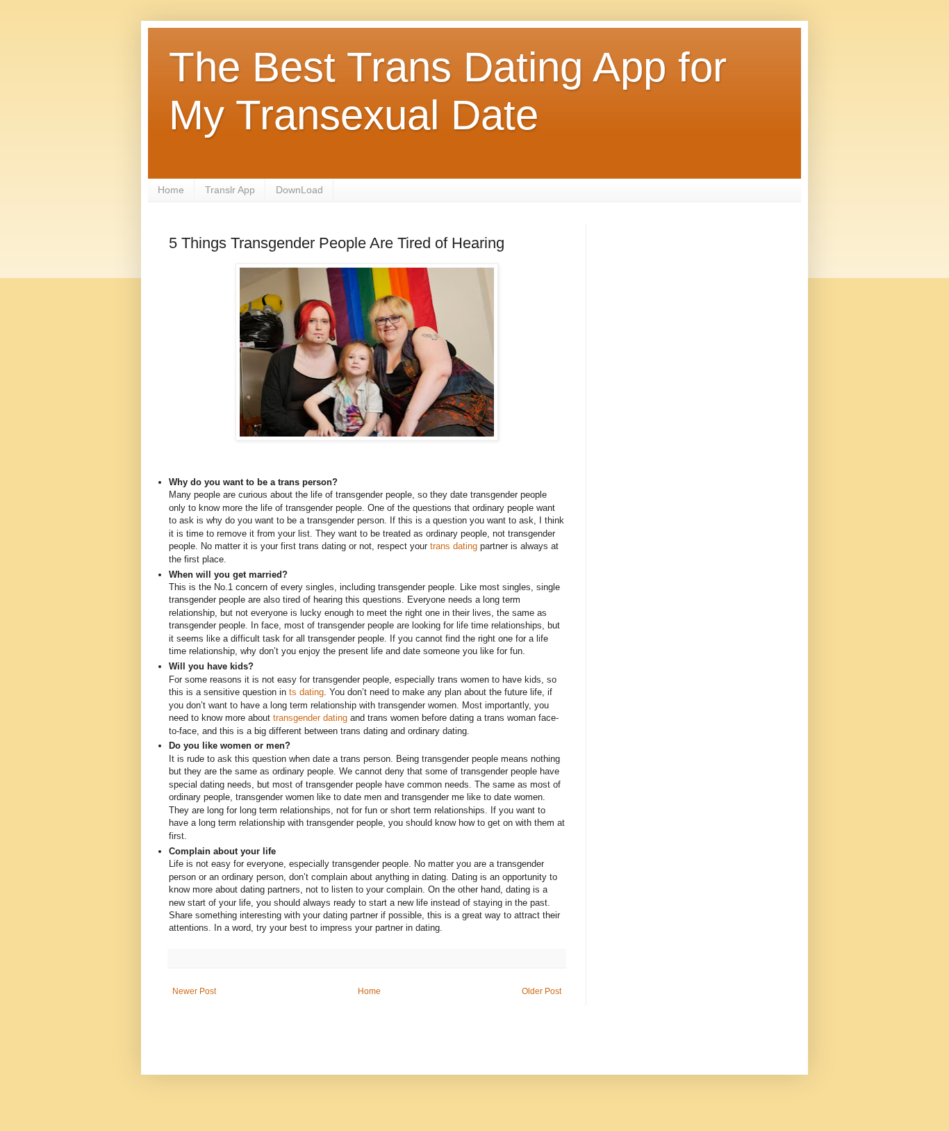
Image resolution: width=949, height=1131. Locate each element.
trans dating (453, 546)
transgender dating (310, 718)
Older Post (541, 991)
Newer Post (194, 991)
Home (171, 189)
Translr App (230, 189)
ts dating (306, 692)
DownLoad (299, 189)
